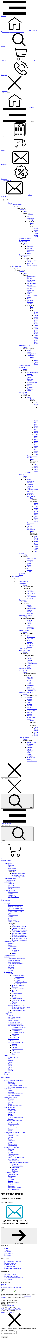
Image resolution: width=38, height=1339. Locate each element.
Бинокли (29, 590)
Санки (29, 746)
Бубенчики (15, 1167)
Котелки (14, 990)
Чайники (14, 992)
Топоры (14, 1044)
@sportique (4, 91)
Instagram (12, 1287)
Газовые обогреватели (19, 1027)
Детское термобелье (18, 875)
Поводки (29, 705)
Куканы (29, 665)
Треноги (14, 1047)
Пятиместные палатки (19, 931)
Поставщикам (8, 1253)
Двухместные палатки (19, 926)
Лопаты (14, 1045)
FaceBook (6, 1287)
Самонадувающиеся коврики (17, 958)
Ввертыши (30, 747)
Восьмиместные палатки (19, 936)
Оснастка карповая (29, 713)
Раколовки (30, 638)
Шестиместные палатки (19, 933)
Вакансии (7, 1255)
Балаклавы (30, 263)
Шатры (29, 297)
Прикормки (30, 685)
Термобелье (22, 209)
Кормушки (30, 677)
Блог (30, 30)
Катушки (29, 623)
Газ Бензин (15, 1037)
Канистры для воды (18, 985)
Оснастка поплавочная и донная (31, 717)
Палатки (22, 271)
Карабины (30, 484)
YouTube (18, 1287)
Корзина (18, 60)
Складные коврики (30, 379)
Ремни (29, 253)
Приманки (22, 600)
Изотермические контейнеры (21, 1007)
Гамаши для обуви (14, 887)
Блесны (29, 605)
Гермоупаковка (31, 354)
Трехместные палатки (19, 928)
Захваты (29, 642)
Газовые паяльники (18, 1032)
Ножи (21, 575)
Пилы (36, 546)
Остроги (29, 647)
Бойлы (29, 684)
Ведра (36, 454)
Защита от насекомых (30, 492)
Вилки (17, 980)
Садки (29, 657)
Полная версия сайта (7, 1312)
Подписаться (19, 1243)
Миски (14, 995)
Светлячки (15, 1164)
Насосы (29, 390)
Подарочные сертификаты (12, 1268)
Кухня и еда (23, 392)
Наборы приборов (21, 982)
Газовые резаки (16, 1030)
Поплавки (30, 697)
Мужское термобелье (18, 877)
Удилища (29, 620)
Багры (28, 640)
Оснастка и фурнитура (26, 692)
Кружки (14, 997)
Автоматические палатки (16, 910)
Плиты (29, 472)
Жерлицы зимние (30, 751)
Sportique (3, 16)
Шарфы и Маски (32, 265)
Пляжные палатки (30, 302)
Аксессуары (30, 220)
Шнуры (29, 622)
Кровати (29, 570)
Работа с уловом (24, 630)
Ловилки (18, 983)
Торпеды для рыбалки (31, 758)
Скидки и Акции (12, 32)
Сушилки (30, 662)
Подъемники (31, 637)
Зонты (29, 568)
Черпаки (29, 754)
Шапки (29, 261)
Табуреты (30, 561)
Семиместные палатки (19, 935)
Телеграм (4, 75)
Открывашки (19, 977)
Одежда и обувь (17, 204)
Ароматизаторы (32, 690)
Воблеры (29, 606)
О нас (6, 1248)
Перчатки (30, 246)
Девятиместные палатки (19, 938)
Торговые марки (9, 1266)
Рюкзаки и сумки (24, 345)
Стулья (29, 565)
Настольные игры (13, 1039)
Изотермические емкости (16, 1005)
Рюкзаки (29, 350)
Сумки (29, 352)
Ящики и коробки (29, 659)
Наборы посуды (17, 993)
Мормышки (30, 744)
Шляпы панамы (32, 260)
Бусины (14, 1169)
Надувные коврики (30, 376)
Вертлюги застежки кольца (32, 708)
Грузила (29, 699)
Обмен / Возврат (9, 1264)
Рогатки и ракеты (30, 679)
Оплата (34, 30)
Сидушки (30, 387)
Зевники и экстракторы (30, 644)
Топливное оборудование (31, 495)
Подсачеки (30, 635)
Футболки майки (24, 240)
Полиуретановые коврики (16, 963)
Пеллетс (29, 687)
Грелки (14, 1035)
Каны (28, 667)
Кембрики (15, 1171)
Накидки (14, 952)
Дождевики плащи (25, 238)
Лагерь (21, 474)
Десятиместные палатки (19, 940)
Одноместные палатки (19, 925)
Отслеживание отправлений (13, 1261)
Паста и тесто (31, 689)
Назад (10, 203)
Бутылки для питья (18, 988)
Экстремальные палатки (31, 284)
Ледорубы (30, 756)
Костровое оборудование (31, 528)
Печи (35, 551)
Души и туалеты (32, 295)
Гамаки (29, 571)
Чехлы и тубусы (32, 663)
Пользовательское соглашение (13, 1278)
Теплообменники (32, 761)
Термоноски (30, 218)
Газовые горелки (17, 1029)
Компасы (22, 573)
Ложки (17, 978)
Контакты (21, 32)
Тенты (29, 298)
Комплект (30, 215)
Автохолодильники (18, 1008)
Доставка (4, 32)
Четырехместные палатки (20, 930)
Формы (29, 682)
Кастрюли (15, 987)
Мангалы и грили (17, 1049)
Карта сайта (8, 1279)
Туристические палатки (31, 277)
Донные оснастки (17, 1166)
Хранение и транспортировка (24, 649)
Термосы (14, 1002)
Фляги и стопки (17, 998)
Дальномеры (30, 591)
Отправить (4, 1337)
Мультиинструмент (14, 1022)
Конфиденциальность (11, 1276)
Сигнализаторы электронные (31, 597)
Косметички (15, 950)
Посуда (29, 397)
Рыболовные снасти (25, 615)
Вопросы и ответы (10, 1274)
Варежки (29, 248)
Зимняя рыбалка (24, 737)
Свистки (29, 526)
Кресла (29, 566)
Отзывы (7, 1250)
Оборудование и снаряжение (24, 582)
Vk (2, 1287)
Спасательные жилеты (31, 594)
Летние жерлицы (29, 703)
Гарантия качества (10, 1263)
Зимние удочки (31, 742)
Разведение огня (17, 1052)
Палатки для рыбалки (30, 291)
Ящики (29, 749)
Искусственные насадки (31, 609)
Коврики (22, 367)
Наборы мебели (31, 558)
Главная (31, 107)
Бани (28, 293)
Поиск (3, 46)
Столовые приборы (18, 975)
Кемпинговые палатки (31, 281)
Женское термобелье (18, 873)
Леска (28, 625)
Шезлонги (30, 560)
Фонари (29, 479)
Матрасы (29, 385)
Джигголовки (31, 710)
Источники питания (30, 482)
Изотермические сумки (19, 1010)
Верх (28, 216)
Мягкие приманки (30, 612)
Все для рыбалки (17, 576)
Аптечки (14, 953)
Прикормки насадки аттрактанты (25, 669)
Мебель (21, 553)
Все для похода (16, 266)
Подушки (30, 389)
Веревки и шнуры (30, 487)
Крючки (29, 700)
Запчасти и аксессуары (30, 627)
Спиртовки (15, 1034)
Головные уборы (24, 255)
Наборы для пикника (18, 1000)
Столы (29, 563)
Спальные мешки (24, 365)
